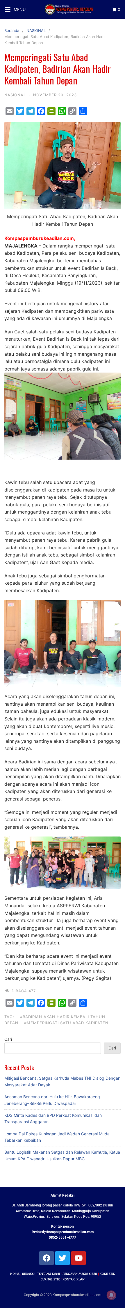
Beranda (11, 30)
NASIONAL (36, 30)
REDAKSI (28, 1274)
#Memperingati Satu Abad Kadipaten (66, 1022)
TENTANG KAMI (48, 1274)
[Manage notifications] (111, 1295)
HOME (14, 1274)
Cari (8, 1039)
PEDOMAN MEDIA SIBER (80, 1274)
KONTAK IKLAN (74, 1279)
